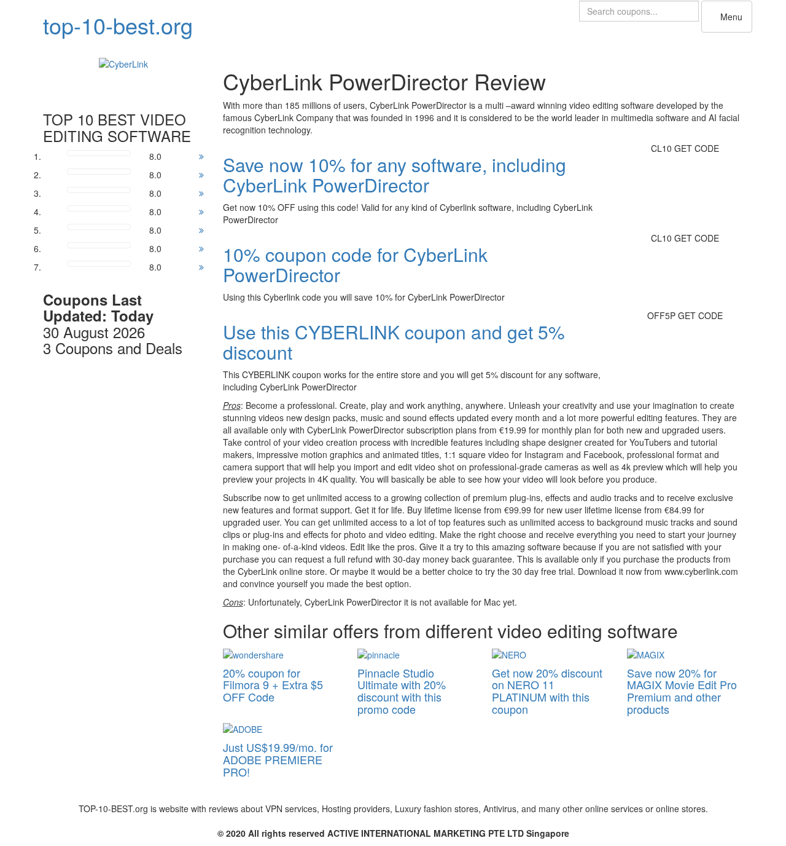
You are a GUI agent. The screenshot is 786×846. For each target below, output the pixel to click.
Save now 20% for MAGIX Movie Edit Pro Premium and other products (682, 691)
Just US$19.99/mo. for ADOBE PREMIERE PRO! (278, 759)
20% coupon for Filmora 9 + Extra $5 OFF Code (273, 685)
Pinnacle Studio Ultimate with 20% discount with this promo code (401, 691)
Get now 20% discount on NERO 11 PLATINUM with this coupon (547, 691)
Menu (730, 16)
